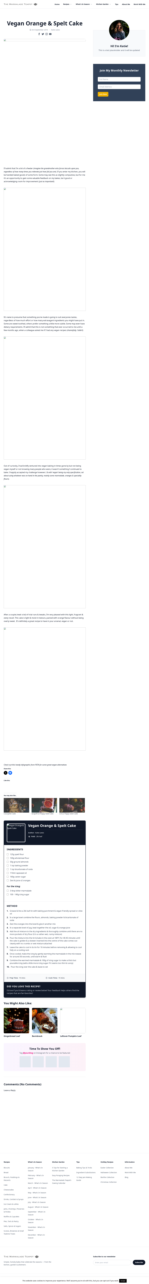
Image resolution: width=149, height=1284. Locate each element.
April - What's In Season (37, 1188)
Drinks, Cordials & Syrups (14, 1199)
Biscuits (7, 1168)
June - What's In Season (37, 1197)
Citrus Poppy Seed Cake (68, 814)
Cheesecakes (9, 1190)
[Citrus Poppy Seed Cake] (72, 805)
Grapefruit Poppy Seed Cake (42, 814)
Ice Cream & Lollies (11, 1204)
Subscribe (139, 1262)
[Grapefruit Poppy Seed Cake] (44, 805)
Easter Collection (107, 1168)
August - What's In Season (38, 1207)
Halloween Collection (109, 1172)
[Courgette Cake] (16, 805)
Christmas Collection (109, 1182)
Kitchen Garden (102, 4)
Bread (6, 1172)
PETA (37, 764)
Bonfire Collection (107, 1177)
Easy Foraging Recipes (61, 1175)
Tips (116, 4)
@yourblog (28, 1053)
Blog (126, 1177)
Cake (5, 1185)
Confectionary (9, 1194)
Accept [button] (123, 1281)
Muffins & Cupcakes (11, 1216)
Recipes (66, 4)
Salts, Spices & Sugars (12, 1226)
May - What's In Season (37, 1193)
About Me (126, 4)
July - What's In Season (37, 1202)
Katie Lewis (39, 833)
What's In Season (83, 4)
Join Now (103, 94)
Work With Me (139, 4)
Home (57, 4)
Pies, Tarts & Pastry (11, 1221)
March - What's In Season (38, 1183)
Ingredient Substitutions (86, 1172)
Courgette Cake (10, 814)
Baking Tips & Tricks (84, 1168)
